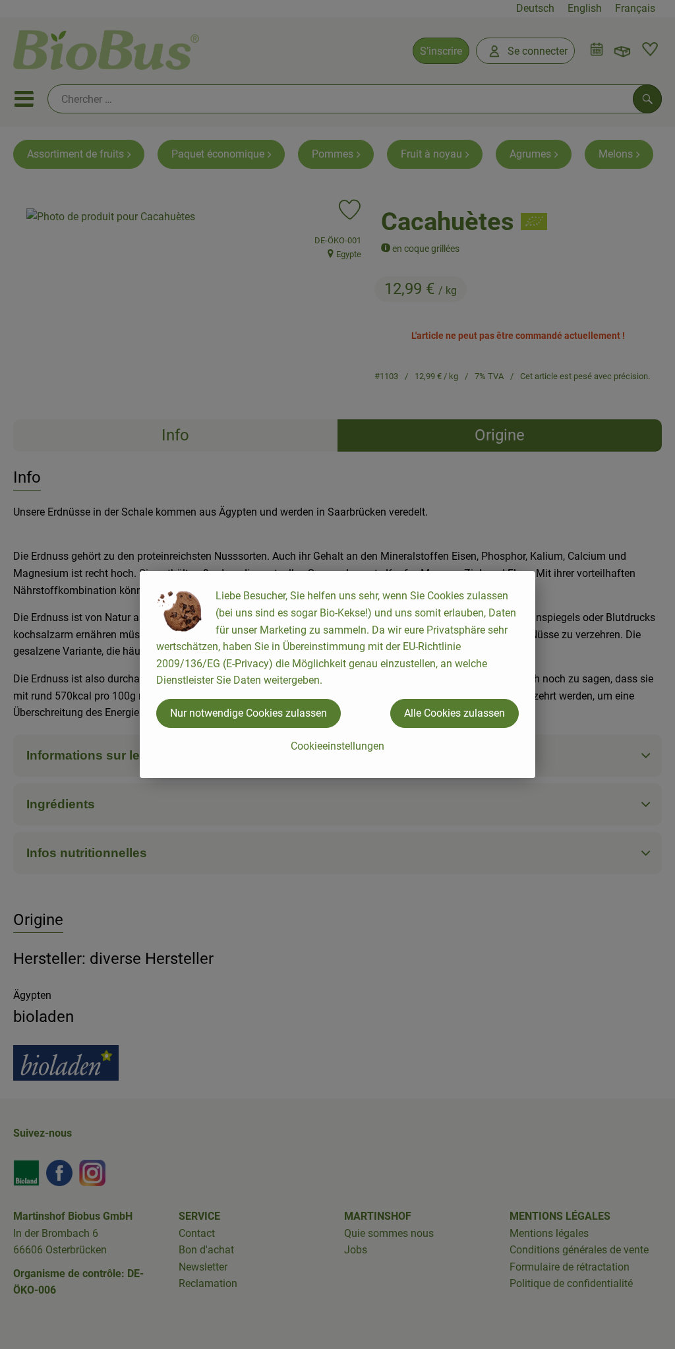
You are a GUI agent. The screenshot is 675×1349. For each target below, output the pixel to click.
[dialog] (337, 674)
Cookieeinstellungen (337, 746)
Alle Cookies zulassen (454, 713)
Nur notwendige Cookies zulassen (248, 713)
